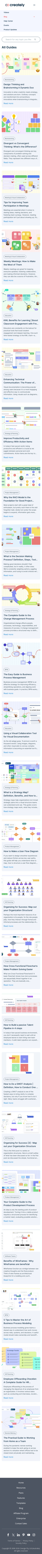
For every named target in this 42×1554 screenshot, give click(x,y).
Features (21, 1498)
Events (6, 25)
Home (21, 1482)
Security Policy (21, 1543)
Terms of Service (14, 1541)
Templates (21, 1503)
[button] (34, 5)
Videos (6, 12)
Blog (21, 1508)
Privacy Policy (28, 1541)
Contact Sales (21, 1523)
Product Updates (10, 30)
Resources (21, 1487)
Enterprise (21, 1518)
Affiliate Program (21, 1513)
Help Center (8, 21)
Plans (21, 1493)
